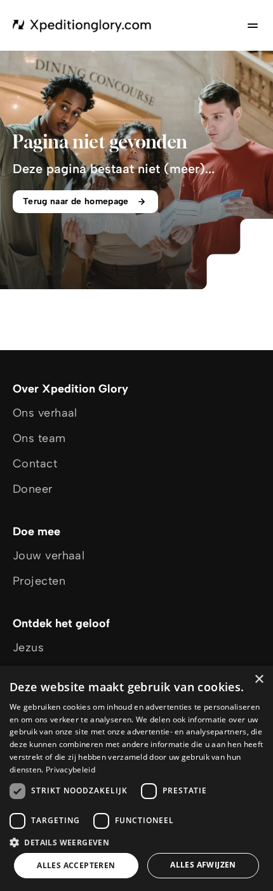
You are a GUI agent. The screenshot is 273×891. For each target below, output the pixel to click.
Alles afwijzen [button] (203, 864)
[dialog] (136, 778)
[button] (136, 842)
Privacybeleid (70, 769)
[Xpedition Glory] (82, 25)
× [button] (258, 679)
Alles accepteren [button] (76, 865)
